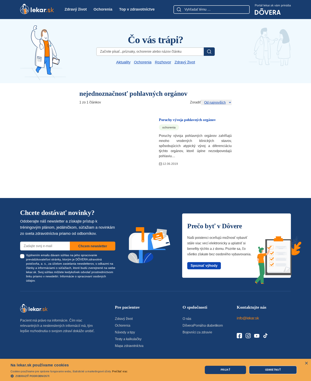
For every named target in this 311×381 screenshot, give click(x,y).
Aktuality (123, 62)
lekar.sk (31, 272)
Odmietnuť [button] (273, 369)
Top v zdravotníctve (137, 9)
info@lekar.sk (248, 318)
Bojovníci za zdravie (197, 332)
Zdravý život (76, 9)
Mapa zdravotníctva (129, 346)
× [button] (306, 363)
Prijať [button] (225, 369)
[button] (69, 376)
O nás (187, 318)
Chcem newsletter (92, 246)
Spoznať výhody (204, 265)
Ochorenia (103, 9)
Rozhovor (163, 62)
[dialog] (155, 370)
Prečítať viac (119, 371)
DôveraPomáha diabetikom (203, 325)
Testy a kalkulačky (128, 339)
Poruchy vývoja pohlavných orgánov (187, 120)
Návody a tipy (125, 332)
